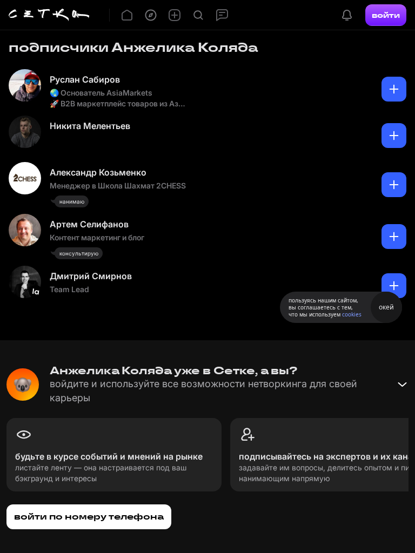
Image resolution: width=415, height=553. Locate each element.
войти (386, 15)
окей (386, 307)
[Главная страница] (49, 15)
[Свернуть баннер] (402, 384)
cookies (352, 314)
